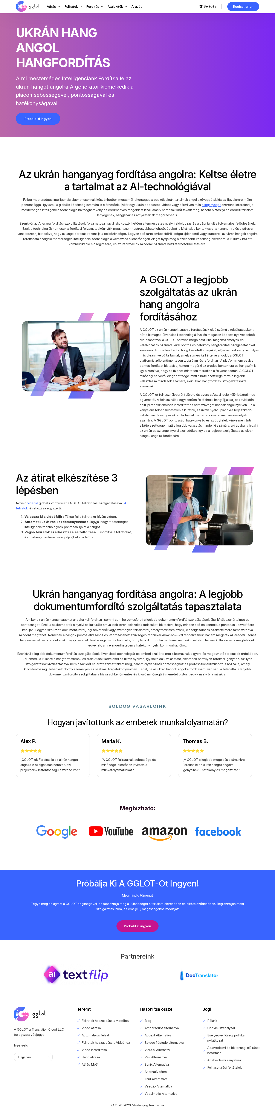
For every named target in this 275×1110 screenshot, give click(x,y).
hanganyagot (211, 205)
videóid (32, 503)
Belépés (210, 6)
